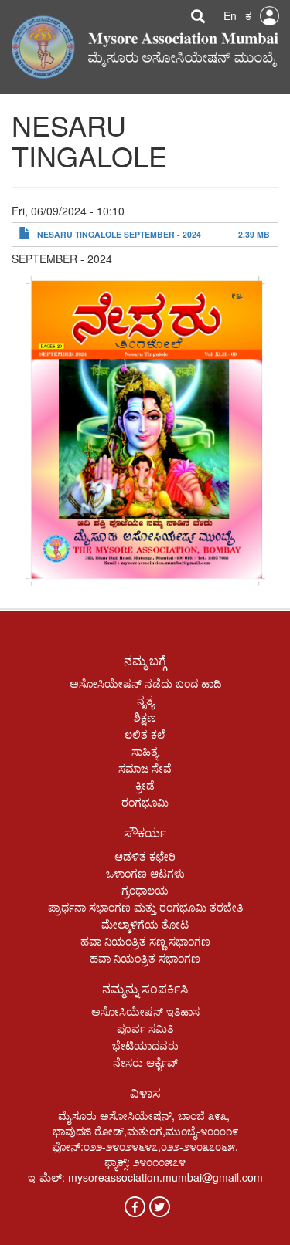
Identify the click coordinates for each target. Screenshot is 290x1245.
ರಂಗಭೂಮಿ (145, 802)
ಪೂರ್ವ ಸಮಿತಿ (145, 1028)
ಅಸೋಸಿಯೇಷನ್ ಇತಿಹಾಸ (145, 1011)
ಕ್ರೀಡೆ (145, 785)
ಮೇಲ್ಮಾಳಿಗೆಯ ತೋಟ (145, 924)
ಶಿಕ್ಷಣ (145, 717)
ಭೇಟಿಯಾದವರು (145, 1045)
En (230, 15)
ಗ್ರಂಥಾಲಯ (145, 890)
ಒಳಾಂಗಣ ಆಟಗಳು (145, 873)
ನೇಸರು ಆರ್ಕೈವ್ (145, 1062)
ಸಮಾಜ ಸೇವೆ (145, 768)
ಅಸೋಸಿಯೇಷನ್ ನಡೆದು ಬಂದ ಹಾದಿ (145, 683)
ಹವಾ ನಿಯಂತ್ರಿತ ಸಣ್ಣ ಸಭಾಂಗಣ (145, 941)
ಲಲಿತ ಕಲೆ (145, 734)
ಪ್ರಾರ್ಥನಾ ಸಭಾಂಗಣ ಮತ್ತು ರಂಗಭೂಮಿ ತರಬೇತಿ (145, 907)
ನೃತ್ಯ (145, 700)
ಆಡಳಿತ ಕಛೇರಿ (145, 856)
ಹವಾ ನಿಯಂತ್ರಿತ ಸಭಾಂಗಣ (145, 958)
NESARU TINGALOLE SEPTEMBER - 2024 (119, 234)
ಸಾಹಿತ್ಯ (145, 751)
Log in (269, 15)
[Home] (145, 45)
